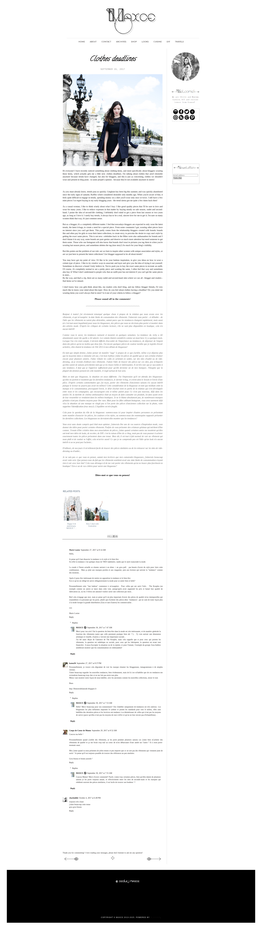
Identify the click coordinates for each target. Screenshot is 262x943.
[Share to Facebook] (114, 536)
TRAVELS (179, 42)
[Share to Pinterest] (116, 536)
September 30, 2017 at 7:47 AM (99, 627)
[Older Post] (154, 861)
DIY (168, 42)
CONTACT (106, 42)
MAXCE (79, 627)
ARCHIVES (121, 42)
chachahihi (73, 798)
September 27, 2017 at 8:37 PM (89, 663)
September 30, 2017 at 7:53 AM (99, 703)
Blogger (155, 917)
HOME (81, 42)
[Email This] (108, 536)
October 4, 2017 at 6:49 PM (90, 798)
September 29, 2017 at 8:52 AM (104, 730)
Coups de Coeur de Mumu (80, 730)
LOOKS (145, 42)
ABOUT (93, 42)
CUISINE (158, 42)
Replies (75, 623)
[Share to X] (111, 536)
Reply (71, 617)
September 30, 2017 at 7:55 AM (99, 773)
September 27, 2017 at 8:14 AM (93, 550)
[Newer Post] (71, 861)
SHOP (134, 42)
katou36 (72, 663)
